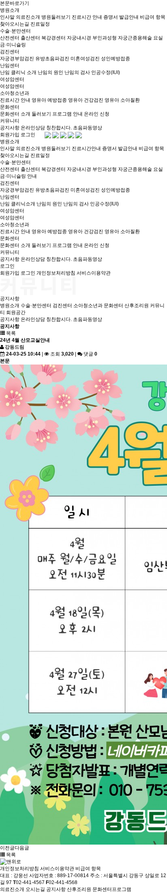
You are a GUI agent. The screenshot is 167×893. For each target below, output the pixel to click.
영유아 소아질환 (122, 100)
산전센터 (9, 38)
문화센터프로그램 (111, 889)
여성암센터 (12, 79)
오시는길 (35, 889)
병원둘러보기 (56, 17)
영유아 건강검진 (85, 100)
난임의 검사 (77, 72)
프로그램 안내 (67, 114)
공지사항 (9, 128)
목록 (10, 333)
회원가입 (9, 135)
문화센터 (9, 107)
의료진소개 (28, 17)
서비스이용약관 (94, 273)
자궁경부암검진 (17, 58)
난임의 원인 (50, 72)
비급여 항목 (152, 17)
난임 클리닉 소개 (18, 72)
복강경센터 (53, 38)
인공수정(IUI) (105, 72)
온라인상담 (33, 128)
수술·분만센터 (15, 31)
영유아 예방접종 (49, 100)
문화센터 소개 (15, 114)
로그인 (28, 135)
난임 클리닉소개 (17, 204)
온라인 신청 (96, 114)
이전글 (7, 848)
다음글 (22, 848)
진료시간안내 (86, 148)
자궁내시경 (79, 38)
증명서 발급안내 (121, 17)
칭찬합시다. (59, 128)
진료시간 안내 (87, 17)
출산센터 (30, 38)
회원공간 (16, 312)
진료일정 (40, 24)
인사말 (7, 17)
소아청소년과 (14, 93)
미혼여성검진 (85, 58)
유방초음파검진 (52, 58)
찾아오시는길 (14, 24)
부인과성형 (104, 38)
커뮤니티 (9, 121)
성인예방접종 (115, 58)
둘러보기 (41, 114)
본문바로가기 (14, 3)
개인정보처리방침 (55, 273)
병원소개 (9, 10)
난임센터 (9, 65)
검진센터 (9, 52)
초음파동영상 (87, 128)
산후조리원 (136, 305)
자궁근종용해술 (135, 38)
